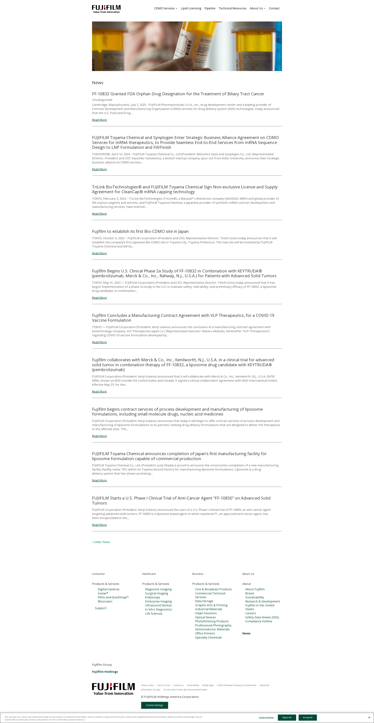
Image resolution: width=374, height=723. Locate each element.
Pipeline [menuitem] (210, 8)
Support (101, 608)
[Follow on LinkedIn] (94, 654)
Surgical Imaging (156, 593)
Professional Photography (213, 625)
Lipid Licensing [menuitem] (191, 8)
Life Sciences (153, 613)
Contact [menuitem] (274, 8)
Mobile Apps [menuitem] (208, 685)
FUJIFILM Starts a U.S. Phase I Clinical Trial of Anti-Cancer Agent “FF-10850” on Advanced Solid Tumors (181, 500)
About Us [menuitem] (256, 8)
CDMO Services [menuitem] (164, 8)
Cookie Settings (154, 705)
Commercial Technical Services (210, 595)
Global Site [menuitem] (264, 685)
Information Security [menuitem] (150, 690)
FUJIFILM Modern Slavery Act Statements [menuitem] (236, 685)
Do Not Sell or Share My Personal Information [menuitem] (185, 690)
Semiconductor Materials (212, 629)
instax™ (103, 593)
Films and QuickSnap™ (113, 597)
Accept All (307, 717)
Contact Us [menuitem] (178, 685)
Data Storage (204, 601)
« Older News (101, 542)
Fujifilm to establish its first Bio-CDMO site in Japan (140, 231)
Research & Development (262, 601)
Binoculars (105, 601)
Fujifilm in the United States (259, 607)
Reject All (287, 717)
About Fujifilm (255, 589)
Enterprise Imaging (158, 601)
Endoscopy (152, 597)
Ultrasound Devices (158, 605)
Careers (250, 613)
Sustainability (254, 597)
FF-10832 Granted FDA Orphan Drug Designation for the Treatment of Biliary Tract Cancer (178, 93)
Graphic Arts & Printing (211, 605)
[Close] (369, 717)
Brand (249, 593)
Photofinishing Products (212, 621)
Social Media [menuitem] (193, 685)
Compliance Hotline (258, 621)
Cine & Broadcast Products (213, 589)
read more (99, 120)
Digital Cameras (109, 589)
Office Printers (205, 633)
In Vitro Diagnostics (158, 609)
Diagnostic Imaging (158, 589)
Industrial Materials (208, 609)
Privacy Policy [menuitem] (147, 685)
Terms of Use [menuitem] (163, 685)
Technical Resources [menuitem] (233, 8)
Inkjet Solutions (206, 613)
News (246, 633)
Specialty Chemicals (208, 637)
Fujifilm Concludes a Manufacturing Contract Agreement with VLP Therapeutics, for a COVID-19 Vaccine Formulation (183, 317)
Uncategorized (102, 100)
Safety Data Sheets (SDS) (262, 617)
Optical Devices (205, 617)
